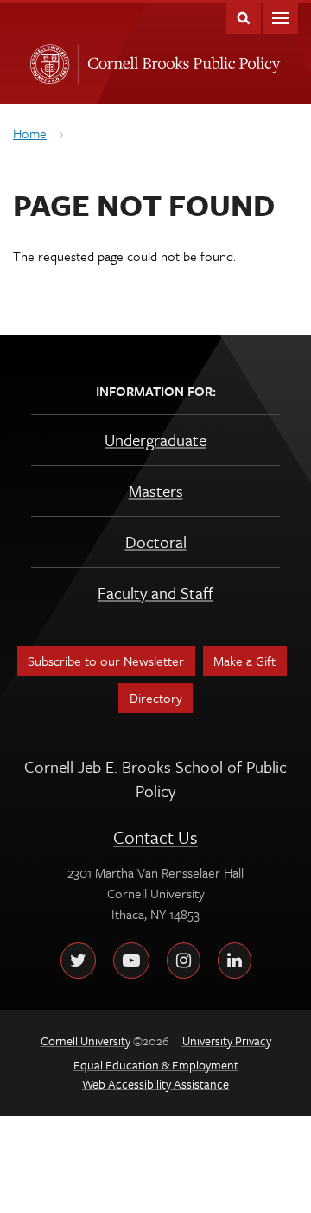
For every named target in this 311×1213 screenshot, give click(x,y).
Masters (156, 490)
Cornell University (46, 58)
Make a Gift (244, 660)
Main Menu (280, 17)
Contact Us (155, 837)
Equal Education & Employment (155, 1065)
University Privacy (226, 1040)
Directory (156, 697)
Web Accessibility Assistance (155, 1084)
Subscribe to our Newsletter (106, 660)
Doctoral (156, 541)
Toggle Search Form (243, 17)
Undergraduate (155, 439)
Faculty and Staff (155, 592)
